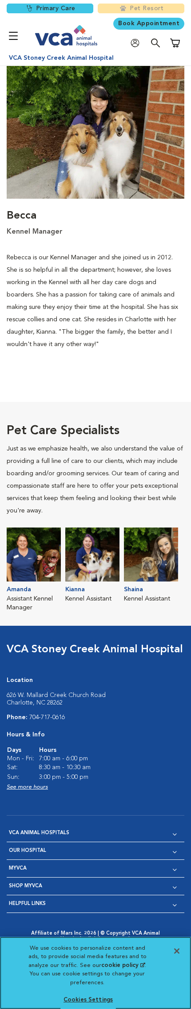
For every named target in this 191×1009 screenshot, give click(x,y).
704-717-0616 (47, 717)
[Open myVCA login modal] (137, 43)
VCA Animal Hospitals (39, 833)
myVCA (18, 868)
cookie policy (123, 965)
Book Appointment (148, 23)
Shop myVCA (25, 886)
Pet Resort (146, 8)
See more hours (27, 787)
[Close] (177, 951)
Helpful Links (27, 903)
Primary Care (56, 8)
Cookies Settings (88, 1000)
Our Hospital (27, 850)
